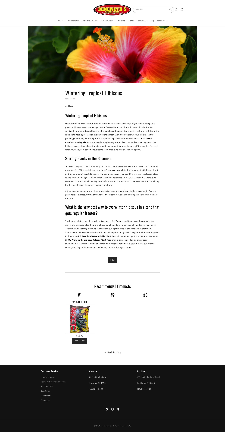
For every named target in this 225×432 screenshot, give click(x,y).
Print (112, 260)
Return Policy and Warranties (53, 382)
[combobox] (153, 10)
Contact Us (45, 400)
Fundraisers (46, 395)
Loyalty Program (48, 377)
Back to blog (114, 352)
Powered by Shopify (124, 426)
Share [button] (70, 106)
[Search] (170, 9)
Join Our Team (47, 386)
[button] (61, 21)
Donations (45, 391)
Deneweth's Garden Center (108, 426)
